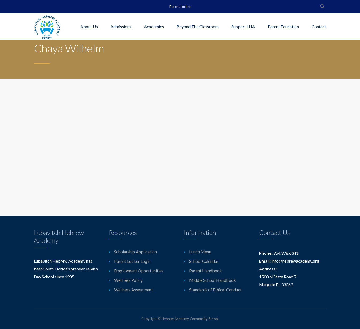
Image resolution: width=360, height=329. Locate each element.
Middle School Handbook (212, 280)
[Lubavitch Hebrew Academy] (47, 26)
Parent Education (283, 26)
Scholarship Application (135, 251)
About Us (89, 26)
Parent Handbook (205, 270)
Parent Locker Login (132, 261)
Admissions (120, 26)
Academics (154, 26)
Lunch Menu (200, 251)
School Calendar (203, 261)
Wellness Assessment (133, 289)
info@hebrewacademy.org (295, 260)
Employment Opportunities (138, 270)
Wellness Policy (128, 280)
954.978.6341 (286, 252)
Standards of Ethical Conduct (215, 289)
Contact (319, 26)
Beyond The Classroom (198, 26)
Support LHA (243, 26)
